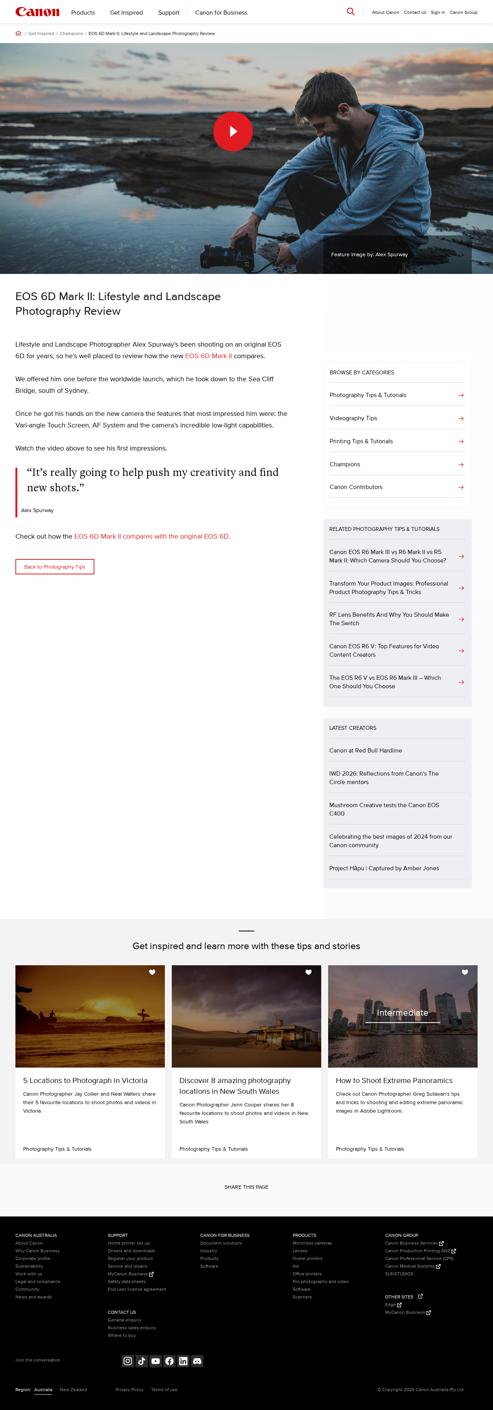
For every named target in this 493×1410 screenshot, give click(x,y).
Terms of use (164, 1390)
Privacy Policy (130, 1390)
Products (83, 13)
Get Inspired (126, 13)
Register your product (130, 1258)
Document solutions (221, 1243)
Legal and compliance (37, 1282)
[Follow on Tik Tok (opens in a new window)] (142, 1362)
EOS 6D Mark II (208, 356)
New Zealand (73, 1390)
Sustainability (29, 1266)
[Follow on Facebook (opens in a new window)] (169, 1362)
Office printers (307, 1274)
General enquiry (124, 1320)
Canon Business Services (412, 1243)
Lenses (300, 1251)
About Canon (29, 1243)
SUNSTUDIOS (399, 1274)
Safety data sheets (127, 1282)
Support (168, 13)
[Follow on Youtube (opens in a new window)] (155, 1362)
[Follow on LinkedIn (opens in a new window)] (183, 1362)
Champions (71, 33)
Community (27, 1289)
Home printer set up (129, 1243)
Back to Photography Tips (55, 567)
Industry (208, 1251)
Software (209, 1266)
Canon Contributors (356, 487)
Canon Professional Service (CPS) (419, 1258)
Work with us (28, 1274)
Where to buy (122, 1335)
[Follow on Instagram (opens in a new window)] (128, 1362)
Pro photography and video (321, 1282)
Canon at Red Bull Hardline (365, 750)
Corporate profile (32, 1258)
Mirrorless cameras (312, 1243)
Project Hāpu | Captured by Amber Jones (384, 868)
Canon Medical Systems (410, 1266)
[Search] (351, 11)
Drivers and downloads (131, 1251)
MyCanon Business (128, 1274)
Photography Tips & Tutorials (368, 395)
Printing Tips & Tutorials (361, 441)
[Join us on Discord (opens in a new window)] (197, 1362)
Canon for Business (221, 13)
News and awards (33, 1297)
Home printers (308, 1258)
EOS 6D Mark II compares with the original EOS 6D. (152, 536)
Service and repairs (128, 1266)
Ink (296, 1266)
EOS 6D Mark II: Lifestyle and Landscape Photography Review (152, 33)
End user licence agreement (137, 1289)
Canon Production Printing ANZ (418, 1251)
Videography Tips (353, 418)
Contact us (415, 12)
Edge (391, 1305)
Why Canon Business (37, 1251)
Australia (43, 1390)
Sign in (438, 12)
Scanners (302, 1297)
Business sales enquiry (132, 1328)
